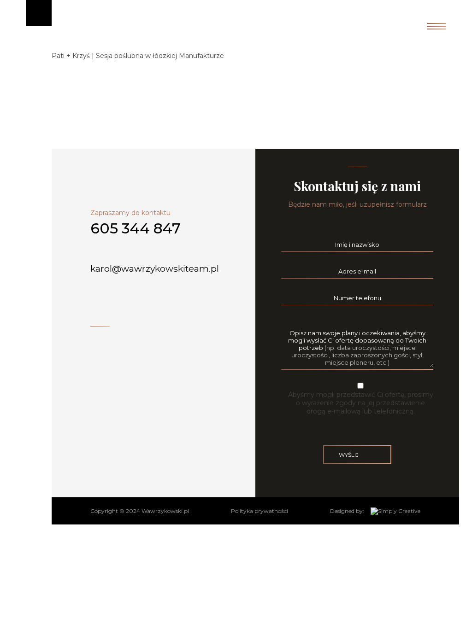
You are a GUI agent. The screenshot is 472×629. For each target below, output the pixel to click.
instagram (103, 337)
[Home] (235, 38)
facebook (92, 337)
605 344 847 (135, 228)
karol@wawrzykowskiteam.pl (155, 268)
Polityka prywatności (259, 510)
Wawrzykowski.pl (165, 510)
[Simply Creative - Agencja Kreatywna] (395, 511)
